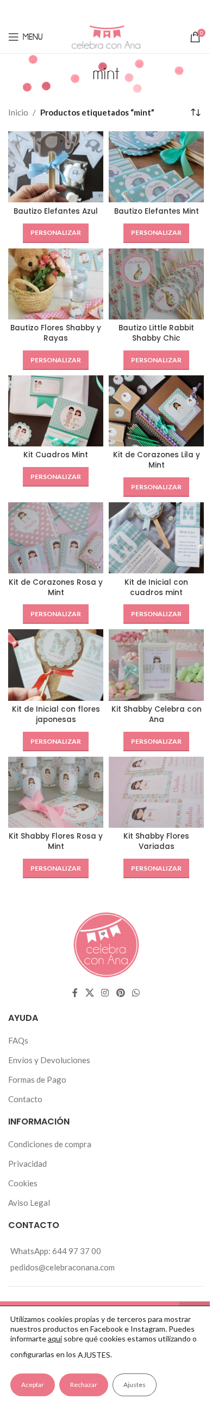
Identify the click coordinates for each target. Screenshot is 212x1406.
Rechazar (83, 1385)
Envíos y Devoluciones (49, 1060)
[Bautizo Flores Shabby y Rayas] (55, 283)
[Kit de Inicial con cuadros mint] (156, 537)
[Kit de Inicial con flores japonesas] (55, 664)
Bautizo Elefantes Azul (56, 211)
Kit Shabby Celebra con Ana (156, 714)
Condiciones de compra (49, 1144)
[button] (56, 233)
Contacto (25, 1099)
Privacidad (27, 1163)
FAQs (18, 1040)
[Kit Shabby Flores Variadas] (156, 792)
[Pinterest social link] (121, 10)
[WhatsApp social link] (136, 10)
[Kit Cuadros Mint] (55, 410)
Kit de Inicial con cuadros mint (156, 587)
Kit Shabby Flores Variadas (156, 841)
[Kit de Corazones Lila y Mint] (156, 410)
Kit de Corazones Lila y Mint (156, 460)
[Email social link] (105, 10)
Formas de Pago (37, 1079)
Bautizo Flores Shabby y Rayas (55, 333)
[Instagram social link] (105, 993)
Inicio (18, 112)
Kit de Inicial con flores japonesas (56, 714)
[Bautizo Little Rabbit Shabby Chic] (156, 283)
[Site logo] (106, 36)
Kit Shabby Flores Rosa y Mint (56, 841)
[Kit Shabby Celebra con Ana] (156, 664)
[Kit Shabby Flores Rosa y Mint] (55, 792)
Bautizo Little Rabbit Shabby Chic (156, 333)
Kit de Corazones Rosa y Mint (56, 587)
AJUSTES (94, 1354)
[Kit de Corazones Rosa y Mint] (55, 537)
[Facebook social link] (74, 10)
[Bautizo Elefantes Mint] (156, 166)
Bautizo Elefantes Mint (156, 211)
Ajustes (134, 1385)
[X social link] (89, 10)
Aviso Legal (29, 1202)
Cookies (23, 1183)
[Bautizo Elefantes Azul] (55, 166)
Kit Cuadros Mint (55, 455)
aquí (55, 1338)
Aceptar (32, 1385)
